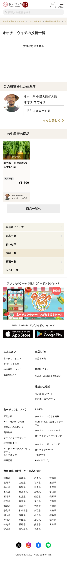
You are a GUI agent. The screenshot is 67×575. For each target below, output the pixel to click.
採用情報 (8, 460)
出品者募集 (40, 358)
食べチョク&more (44, 449)
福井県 (22, 496)
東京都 (7, 492)
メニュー (61, 7)
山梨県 (37, 496)
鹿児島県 (23, 529)
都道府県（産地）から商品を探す (22, 470)
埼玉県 (37, 487)
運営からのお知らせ (14, 427)
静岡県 (22, 501)
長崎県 (22, 524)
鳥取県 (37, 510)
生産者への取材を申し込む (48, 376)
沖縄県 (37, 529)
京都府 (22, 506)
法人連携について (44, 393)
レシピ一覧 (12, 270)
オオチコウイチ (35, 102)
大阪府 (37, 506)
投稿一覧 (11, 253)
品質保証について (12, 369)
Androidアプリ (42, 460)
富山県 (52, 492)
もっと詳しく (52, 120)
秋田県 (7, 482)
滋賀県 (7, 506)
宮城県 (52, 478)
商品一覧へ (33, 208)
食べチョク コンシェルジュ (48, 430)
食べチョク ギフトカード (47, 444)
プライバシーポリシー (15, 438)
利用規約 (8, 432)
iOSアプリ (40, 455)
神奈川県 (23, 492)
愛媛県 (22, 520)
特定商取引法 (10, 443)
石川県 (7, 496)
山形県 (22, 482)
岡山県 (7, 515)
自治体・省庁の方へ (45, 399)
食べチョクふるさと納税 (47, 416)
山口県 (37, 515)
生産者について (15, 227)
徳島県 (52, 515)
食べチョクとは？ (12, 358)
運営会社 (8, 416)
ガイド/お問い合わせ (14, 422)
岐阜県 (7, 501)
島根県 (52, 510)
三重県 (52, 501)
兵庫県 (52, 506)
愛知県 (37, 501)
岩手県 (37, 478)
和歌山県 (23, 510)
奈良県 (7, 510)
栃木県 (7, 487)
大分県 (52, 524)
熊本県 (37, 524)
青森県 (22, 478)
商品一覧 (11, 235)
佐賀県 (7, 524)
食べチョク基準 (11, 364)
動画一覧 (11, 261)
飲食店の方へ (10, 374)
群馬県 (22, 487)
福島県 (37, 482)
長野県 (52, 496)
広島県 (22, 515)
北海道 (7, 478)
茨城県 (52, 482)
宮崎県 (7, 529)
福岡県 (52, 520)
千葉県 (52, 487)
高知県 (37, 520)
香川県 (7, 520)
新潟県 (37, 492)
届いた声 (11, 244)
